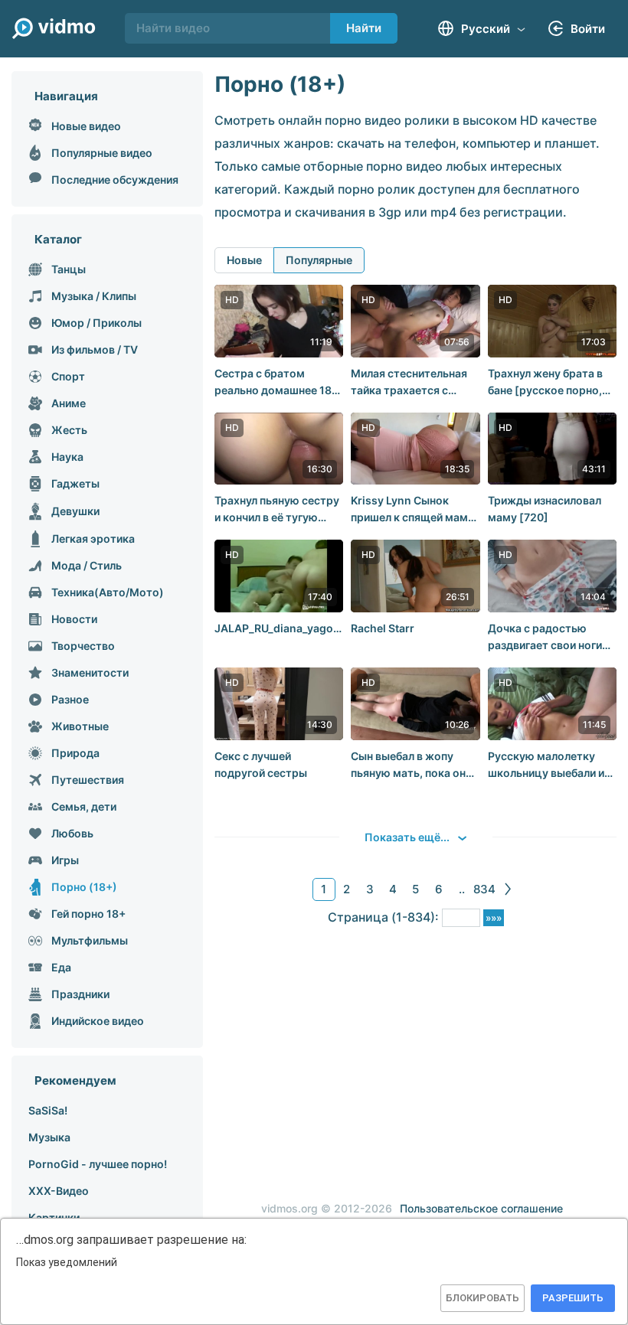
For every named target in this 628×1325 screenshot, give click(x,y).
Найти (363, 28)
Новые (244, 259)
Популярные (319, 259)
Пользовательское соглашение (481, 1208)
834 (484, 889)
